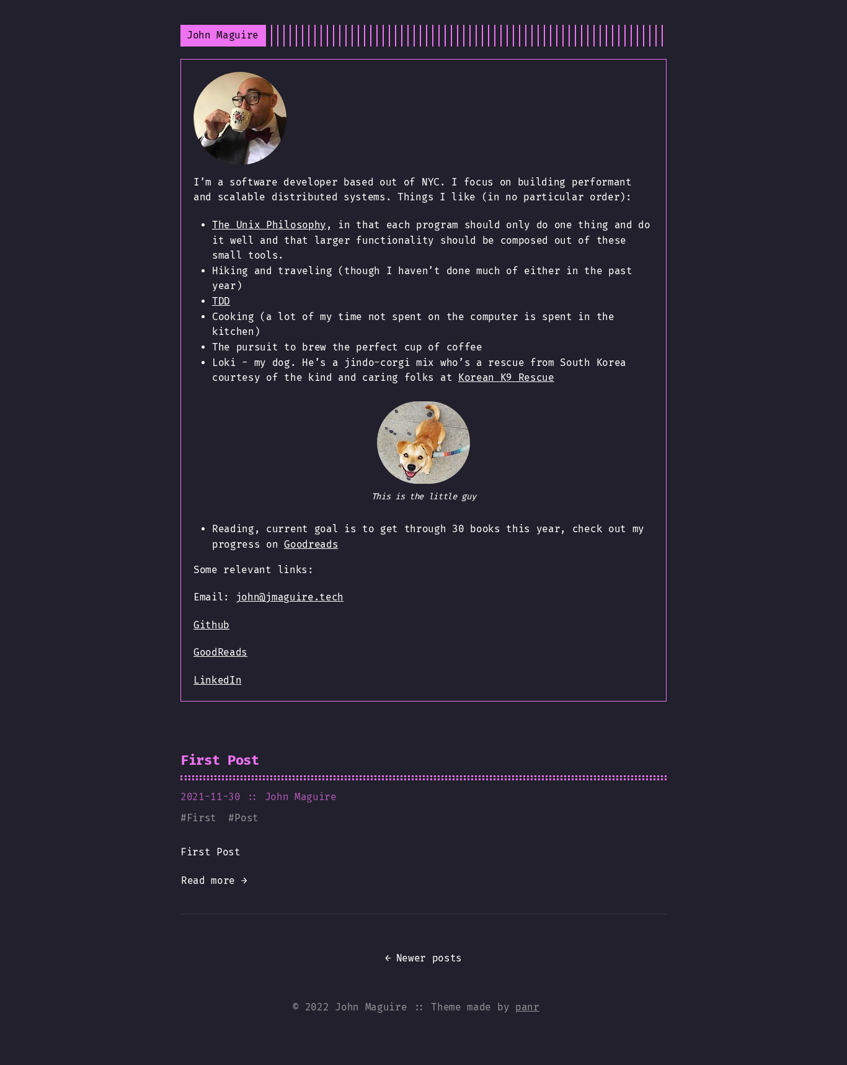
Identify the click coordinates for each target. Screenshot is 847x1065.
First (201, 818)
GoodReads (220, 652)
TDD (221, 301)
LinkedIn (217, 680)
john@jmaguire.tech (290, 597)
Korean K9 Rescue (506, 377)
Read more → (214, 880)
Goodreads (311, 544)
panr (527, 1007)
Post (246, 818)
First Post (219, 760)
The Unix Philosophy (269, 225)
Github (211, 625)
